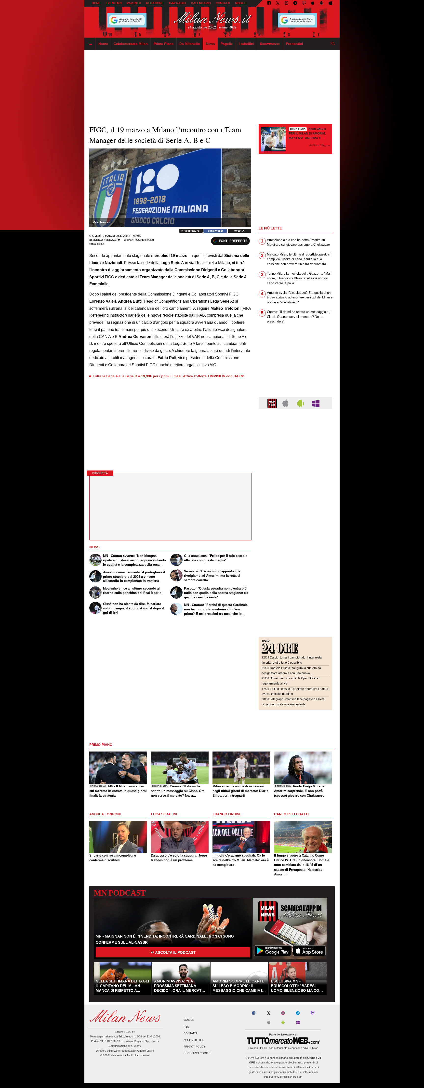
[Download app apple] (313, 3)
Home (96, 3)
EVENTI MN (114, 3)
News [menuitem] (210, 44)
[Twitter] (277, 3)
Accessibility (193, 1039)
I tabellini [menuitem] (246, 44)
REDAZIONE (154, 3)
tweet (238, 230)
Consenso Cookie (197, 1053)
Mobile (189, 1020)
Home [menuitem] (103, 44)
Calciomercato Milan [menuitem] (131, 44)
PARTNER (134, 3)
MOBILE (240, 3)
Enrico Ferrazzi (105, 239)
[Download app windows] (330, 3)
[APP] (272, 403)
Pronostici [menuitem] (294, 44)
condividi (214, 230)
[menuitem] (90, 44)
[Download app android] (321, 3)
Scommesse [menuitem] (270, 44)
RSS (186, 1026)
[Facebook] (269, 3)
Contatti (190, 1033)
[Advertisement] (295, 443)
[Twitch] (304, 3)
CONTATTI (223, 3)
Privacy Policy (194, 1046)
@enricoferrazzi (140, 239)
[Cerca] (333, 44)
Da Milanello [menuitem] (189, 44)
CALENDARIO (201, 3)
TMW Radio (177, 3)
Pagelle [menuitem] (227, 44)
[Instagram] (286, 3)
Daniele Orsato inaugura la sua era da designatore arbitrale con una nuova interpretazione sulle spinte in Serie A (291, 673)
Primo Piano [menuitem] (164, 44)
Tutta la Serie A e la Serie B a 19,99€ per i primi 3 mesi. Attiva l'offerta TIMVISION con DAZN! (168, 376)
